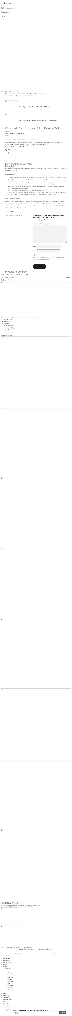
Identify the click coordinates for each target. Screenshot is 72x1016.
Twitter (13, 146)
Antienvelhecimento (40, 142)
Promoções (6, 1004)
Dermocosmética (51, 142)
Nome (35, 246)
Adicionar (62, 1012)
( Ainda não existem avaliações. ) (14, 133)
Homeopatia (6, 958)
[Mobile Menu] (1, 10)
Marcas (5, 966)
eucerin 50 (27, 144)
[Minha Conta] (1, 14)
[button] (3, 89)
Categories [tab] (18, 953)
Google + (22, 146)
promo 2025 (42, 144)
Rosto (11, 144)
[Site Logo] (5, 12)
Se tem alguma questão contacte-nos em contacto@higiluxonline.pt (19, 317)
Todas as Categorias (9, 956)
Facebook (8, 146)
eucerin (22, 144)
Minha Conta (6, 1006)
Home (4, 993)
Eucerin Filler (34, 144)
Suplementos (6, 960)
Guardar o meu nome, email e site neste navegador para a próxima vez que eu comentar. (49, 258)
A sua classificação (38, 220)
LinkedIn (17, 146)
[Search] (19, 91)
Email (27, 146)
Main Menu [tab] (54, 953)
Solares (5, 964)
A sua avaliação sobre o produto (42, 223)
